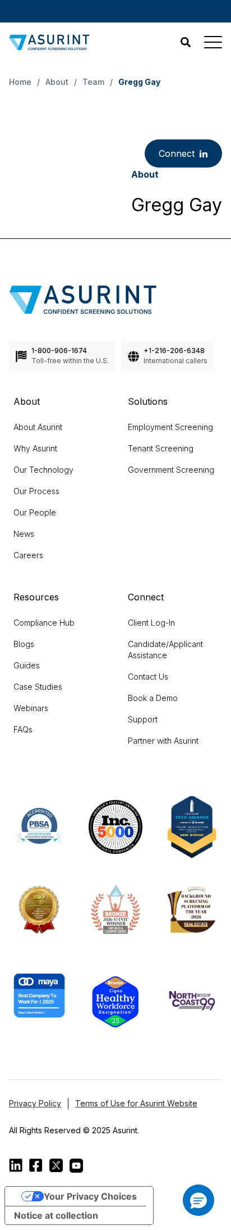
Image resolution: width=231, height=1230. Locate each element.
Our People (34, 512)
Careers (28, 555)
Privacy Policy (35, 1103)
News (23, 534)
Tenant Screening (160, 448)
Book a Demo (153, 698)
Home (20, 82)
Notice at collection (56, 1215)
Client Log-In (151, 622)
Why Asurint (35, 448)
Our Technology (43, 469)
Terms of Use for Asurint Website (136, 1103)
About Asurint (37, 427)
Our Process (36, 491)
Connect (177, 153)
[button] (198, 1200)
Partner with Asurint (163, 740)
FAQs (23, 729)
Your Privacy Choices (90, 1196)
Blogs (23, 644)
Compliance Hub (44, 622)
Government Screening (171, 469)
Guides (26, 665)
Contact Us (148, 676)
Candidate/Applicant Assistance (165, 649)
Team (93, 82)
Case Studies (37, 686)
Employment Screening (170, 427)
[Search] (186, 42)
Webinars (30, 708)
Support (143, 719)
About (56, 82)
